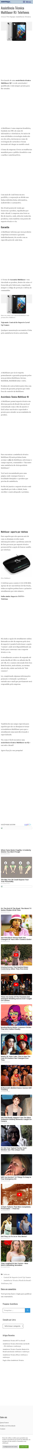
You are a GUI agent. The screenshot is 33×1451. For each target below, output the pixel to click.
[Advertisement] (16, 61)
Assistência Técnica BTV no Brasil (14, 1341)
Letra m (6, 1274)
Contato (2, 1429)
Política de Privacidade (7, 1426)
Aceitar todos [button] (23, 1446)
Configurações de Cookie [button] (10, 1446)
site (9, 460)
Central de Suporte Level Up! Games (17, 1277)
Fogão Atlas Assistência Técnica (13, 1360)
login (19, 1294)
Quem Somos (4, 1423)
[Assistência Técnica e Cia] (6, 2)
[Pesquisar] (27, 1310)
